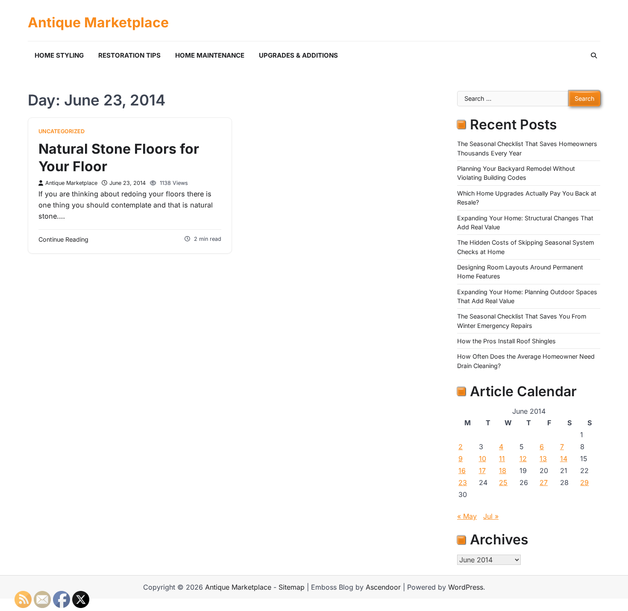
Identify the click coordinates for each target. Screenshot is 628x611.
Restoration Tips (129, 55)
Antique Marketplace (98, 23)
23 (462, 482)
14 (563, 458)
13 (543, 458)
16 (462, 470)
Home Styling (59, 55)
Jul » (491, 516)
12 (523, 458)
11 (502, 458)
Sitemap (292, 587)
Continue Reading (63, 239)
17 (482, 470)
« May (467, 516)
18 (502, 470)
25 (503, 482)
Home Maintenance (209, 55)
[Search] (593, 55)
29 (584, 482)
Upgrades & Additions (298, 55)
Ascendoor (383, 587)
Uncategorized (61, 131)
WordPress (465, 587)
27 (544, 482)
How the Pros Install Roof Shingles (506, 341)
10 (482, 458)
